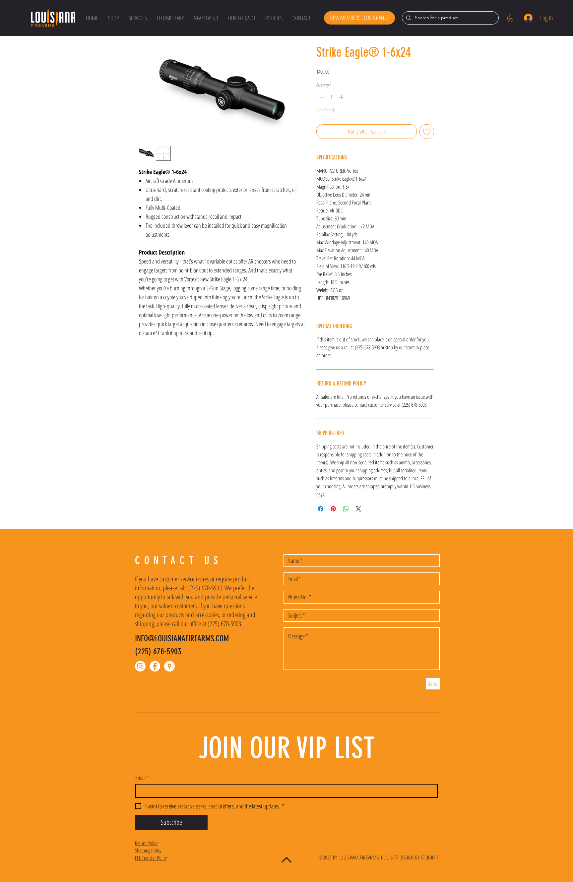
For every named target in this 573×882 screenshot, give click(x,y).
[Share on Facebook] (321, 509)
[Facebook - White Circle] (155, 666)
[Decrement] (321, 97)
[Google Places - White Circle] (169, 666)
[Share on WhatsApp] (346, 509)
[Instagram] (140, 666)
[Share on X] (358, 509)
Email (142, 777)
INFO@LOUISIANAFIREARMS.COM (182, 638)
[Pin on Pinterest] (333, 509)
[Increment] (342, 97)
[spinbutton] (332, 97)
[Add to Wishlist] (426, 131)
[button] (113, 18)
